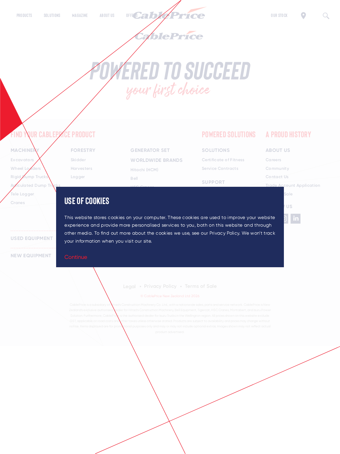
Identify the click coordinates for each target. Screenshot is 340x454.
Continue (75, 257)
